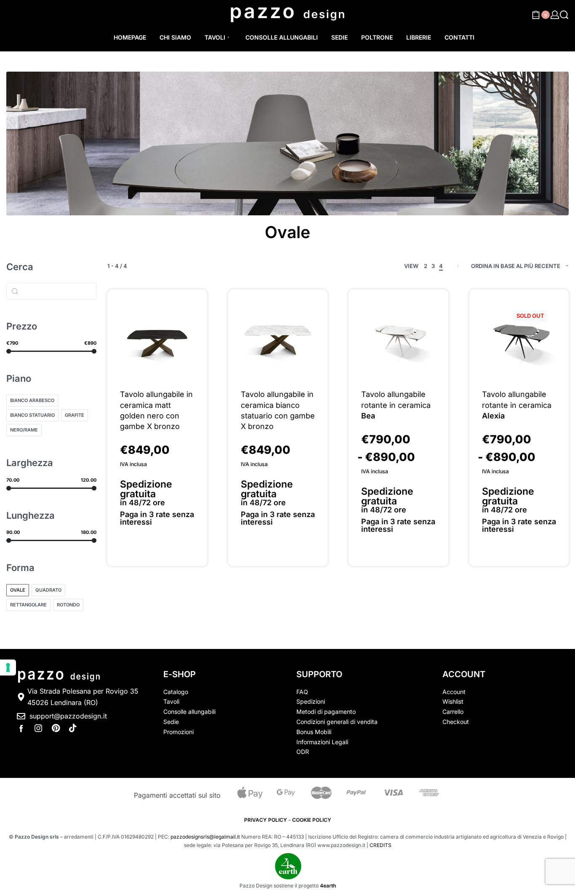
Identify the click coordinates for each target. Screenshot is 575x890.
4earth (328, 885)
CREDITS (380, 845)
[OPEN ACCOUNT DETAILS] (554, 14)
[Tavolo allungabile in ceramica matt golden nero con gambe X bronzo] (157, 339)
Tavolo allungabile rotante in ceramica (396, 405)
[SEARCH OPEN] (564, 14)
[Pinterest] (55, 728)
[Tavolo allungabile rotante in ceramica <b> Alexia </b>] (519, 339)
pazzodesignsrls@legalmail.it (205, 837)
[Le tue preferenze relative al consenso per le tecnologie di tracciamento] (8, 667)
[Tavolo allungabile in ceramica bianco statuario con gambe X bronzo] (278, 339)
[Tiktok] (73, 728)
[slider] (8, 351)
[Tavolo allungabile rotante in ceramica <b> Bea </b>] (398, 339)
